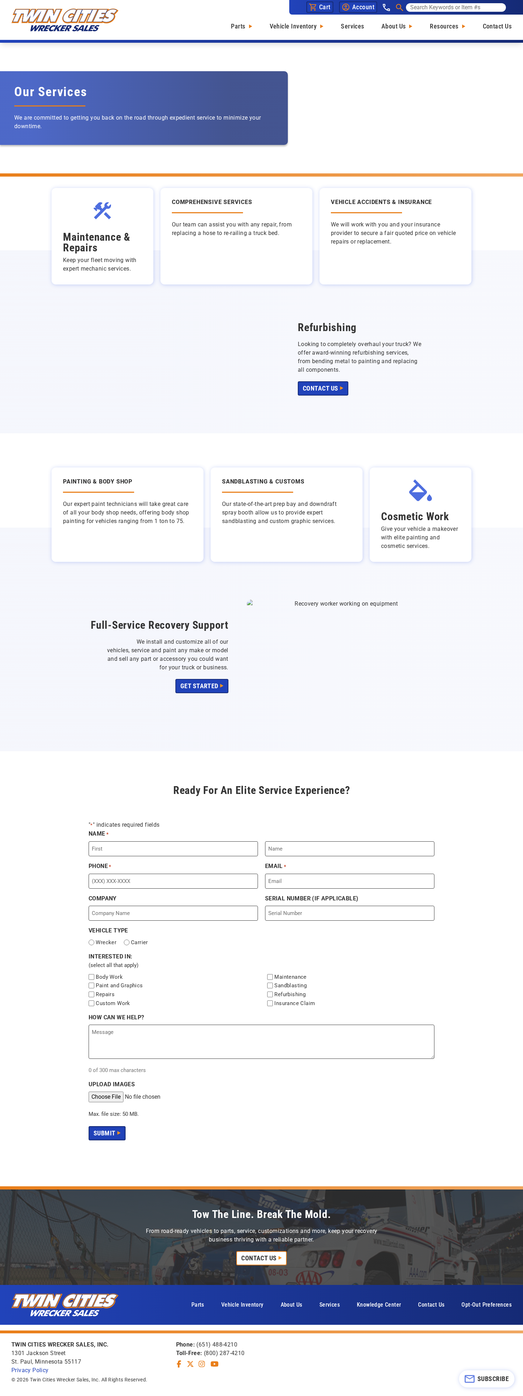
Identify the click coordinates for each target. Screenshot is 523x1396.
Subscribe (493, 1378)
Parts (238, 26)
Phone (100, 866)
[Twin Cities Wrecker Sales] (64, 20)
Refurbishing (290, 994)
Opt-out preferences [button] (486, 1304)
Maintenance (290, 977)
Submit (105, 1133)
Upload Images (112, 1084)
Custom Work (113, 1003)
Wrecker (106, 942)
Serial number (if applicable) (312, 898)
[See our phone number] (386, 7)
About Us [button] (291, 1304)
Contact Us (497, 26)
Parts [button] (197, 1304)
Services (352, 26)
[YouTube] (215, 1364)
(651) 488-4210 (216, 1344)
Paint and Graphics (119, 985)
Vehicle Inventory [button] (242, 1304)
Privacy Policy (30, 1370)
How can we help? (116, 1017)
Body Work (109, 977)
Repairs (105, 994)
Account (363, 7)
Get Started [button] (199, 686)
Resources (444, 26)
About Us (393, 26)
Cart (325, 7)
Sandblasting (290, 985)
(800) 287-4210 (224, 1353)
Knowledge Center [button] (379, 1304)
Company (103, 898)
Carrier (139, 942)
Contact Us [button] (320, 388)
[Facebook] (179, 1364)
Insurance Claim (294, 1003)
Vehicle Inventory (293, 26)
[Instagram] (201, 1364)
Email (275, 866)
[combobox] (456, 7)
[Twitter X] (190, 1364)
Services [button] (329, 1304)
